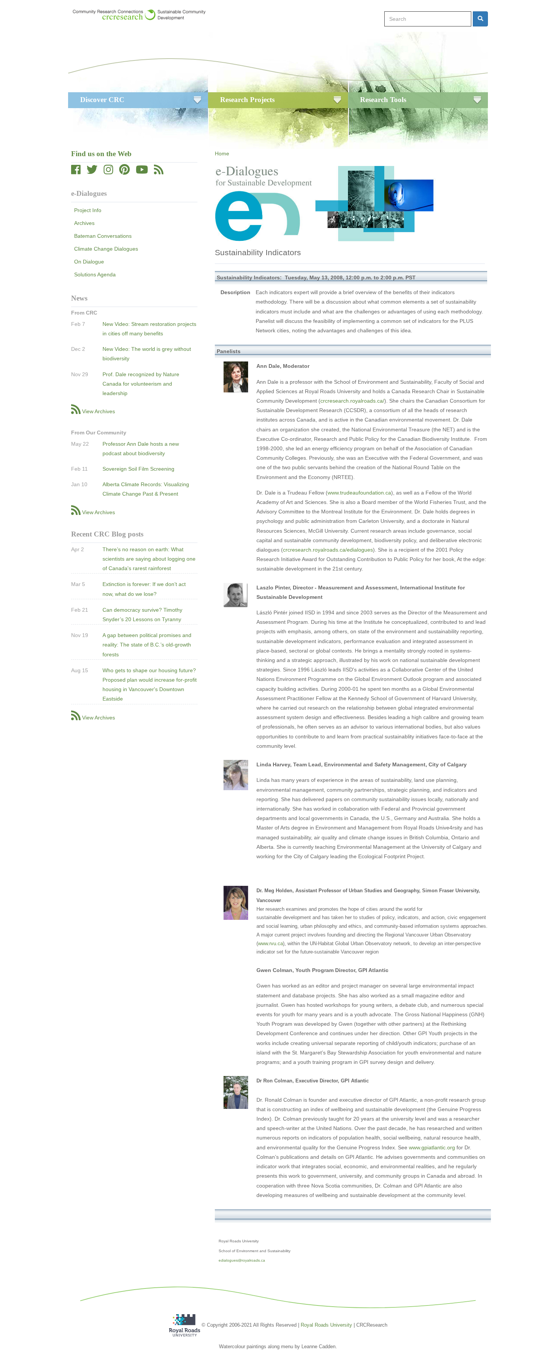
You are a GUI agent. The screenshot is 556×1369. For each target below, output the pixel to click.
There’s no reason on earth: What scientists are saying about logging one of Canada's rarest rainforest (149, 558)
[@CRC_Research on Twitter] (92, 172)
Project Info (87, 210)
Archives (84, 223)
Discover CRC (102, 100)
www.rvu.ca (270, 943)
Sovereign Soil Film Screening (138, 469)
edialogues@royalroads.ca (242, 1260)
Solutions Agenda (95, 274)
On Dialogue (89, 262)
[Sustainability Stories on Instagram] (108, 172)
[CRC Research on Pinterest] (124, 172)
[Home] (142, 15)
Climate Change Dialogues (106, 249)
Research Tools (383, 100)
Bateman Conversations (103, 236)
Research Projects (247, 100)
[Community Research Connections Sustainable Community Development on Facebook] (76, 172)
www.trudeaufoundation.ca (359, 493)
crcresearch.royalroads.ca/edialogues (328, 550)
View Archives (98, 411)
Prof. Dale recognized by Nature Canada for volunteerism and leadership (141, 383)
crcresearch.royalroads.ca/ (352, 401)
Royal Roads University (326, 1325)
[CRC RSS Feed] (158, 172)
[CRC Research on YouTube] (142, 172)
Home (222, 153)
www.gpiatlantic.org (432, 1147)
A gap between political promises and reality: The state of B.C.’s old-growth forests (147, 644)
